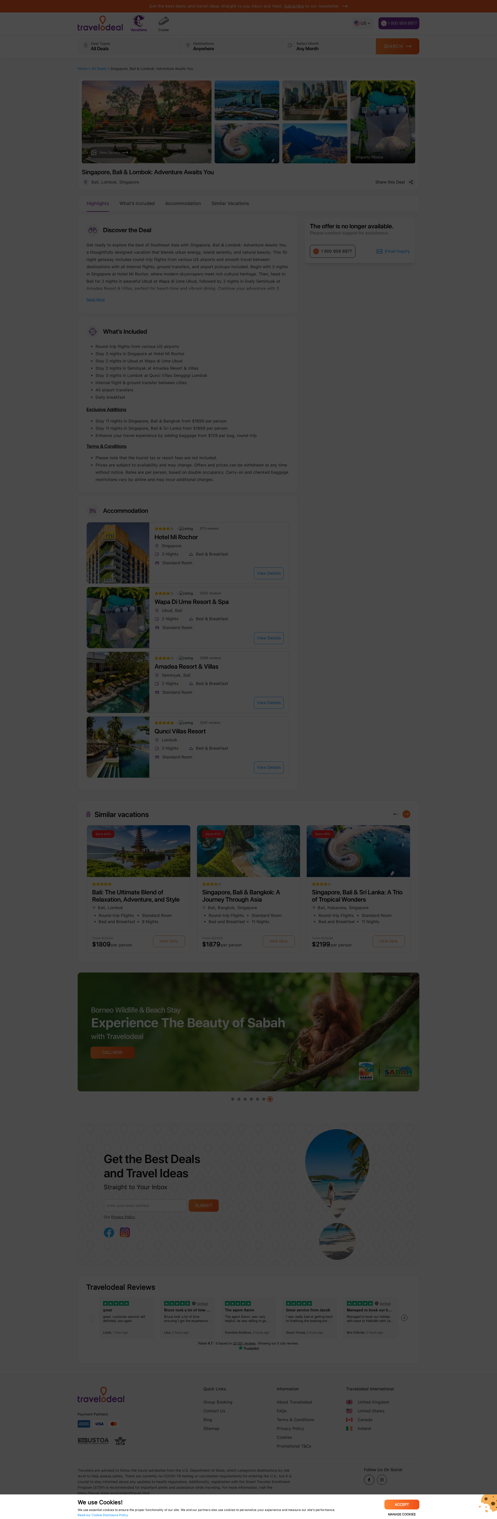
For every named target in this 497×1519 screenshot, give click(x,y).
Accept (402, 1504)
